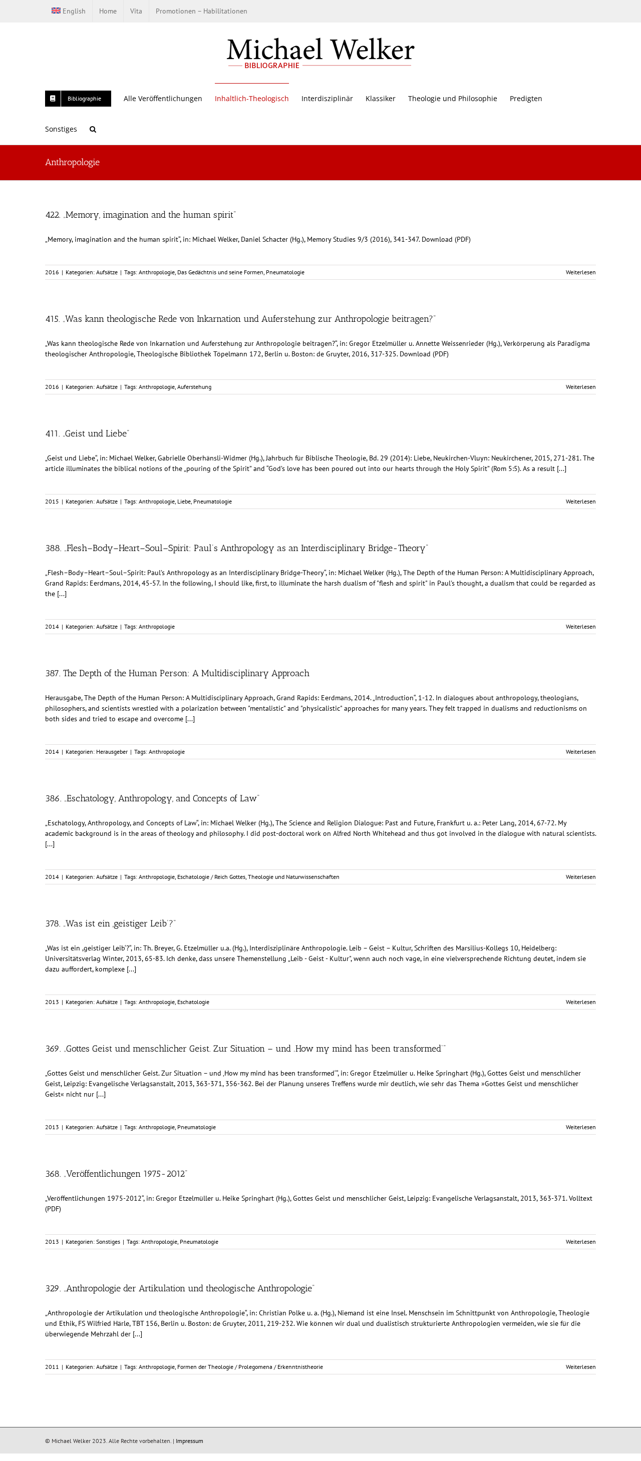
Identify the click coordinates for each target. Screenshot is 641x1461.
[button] (93, 129)
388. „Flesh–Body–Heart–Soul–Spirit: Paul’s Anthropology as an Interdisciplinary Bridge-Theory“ (236, 548)
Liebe (184, 501)
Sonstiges (108, 1241)
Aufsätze (107, 272)
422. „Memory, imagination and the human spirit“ (140, 214)
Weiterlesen (581, 272)
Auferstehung (194, 386)
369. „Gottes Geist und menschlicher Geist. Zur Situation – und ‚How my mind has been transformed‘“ (245, 1048)
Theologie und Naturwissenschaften (294, 876)
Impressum (189, 1440)
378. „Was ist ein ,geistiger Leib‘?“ (110, 923)
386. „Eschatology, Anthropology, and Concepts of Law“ (152, 798)
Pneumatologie (285, 272)
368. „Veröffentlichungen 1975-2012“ (116, 1173)
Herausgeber (112, 751)
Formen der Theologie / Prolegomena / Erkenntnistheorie (250, 1366)
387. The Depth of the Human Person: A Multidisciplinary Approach (177, 673)
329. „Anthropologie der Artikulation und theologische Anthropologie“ (179, 1288)
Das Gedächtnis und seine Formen (220, 272)
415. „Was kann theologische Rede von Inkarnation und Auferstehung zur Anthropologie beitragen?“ (240, 318)
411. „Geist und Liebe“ (87, 433)
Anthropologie (157, 272)
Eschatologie (193, 1002)
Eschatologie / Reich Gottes (211, 876)
